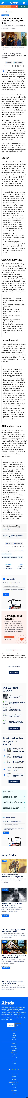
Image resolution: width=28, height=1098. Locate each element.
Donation (14, 1055)
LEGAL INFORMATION (14, 1082)
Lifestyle (14, 1035)
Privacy (14, 1093)
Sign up (6, 594)
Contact (14, 1087)
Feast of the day (10, 797)
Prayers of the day (11, 808)
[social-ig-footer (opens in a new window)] (18, 1069)
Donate (13, 6)
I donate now (9, 637)
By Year (14, 1063)
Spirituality (14, 1037)
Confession (5, 915)
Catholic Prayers (6, 554)
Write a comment (14, 672)
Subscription (14, 1052)
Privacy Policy (14, 1090)
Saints (20, 557)
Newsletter (14, 1046)
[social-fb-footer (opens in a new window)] (12, 1069)
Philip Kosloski (4, 28)
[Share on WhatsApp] (23, 66)
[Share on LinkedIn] (15, 66)
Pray (22, 6)
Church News (9, 12)
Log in (18, 666)
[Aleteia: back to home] (14, 2)
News (2, 12)
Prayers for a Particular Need (9, 557)
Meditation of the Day (13, 802)
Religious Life (6, 967)
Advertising (14, 1057)
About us (14, 1079)
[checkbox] (3, 589)
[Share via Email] (20, 66)
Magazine (14, 1050)
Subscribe (5, 6)
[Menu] (4, 3)
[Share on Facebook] (12, 66)
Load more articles (14, 728)
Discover (14, 1039)
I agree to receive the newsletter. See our (14, 590)
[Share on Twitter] (18, 66)
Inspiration (5, 889)
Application (14, 1048)
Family (4, 941)
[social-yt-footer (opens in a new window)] (9, 1069)
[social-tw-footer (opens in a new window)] (15, 1069)
